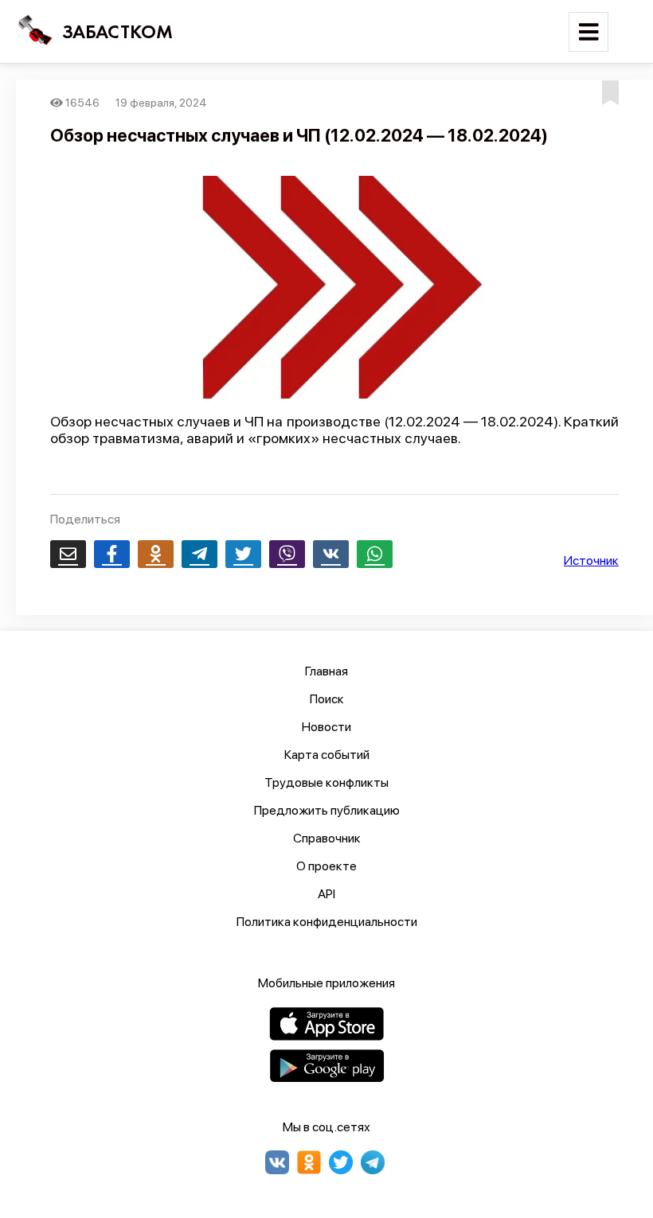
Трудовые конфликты (326, 782)
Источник (591, 560)
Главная (326, 671)
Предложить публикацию (327, 810)
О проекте (326, 866)
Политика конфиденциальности (327, 921)
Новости (326, 726)
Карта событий (327, 754)
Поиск (327, 698)
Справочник (327, 838)
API (326, 893)
